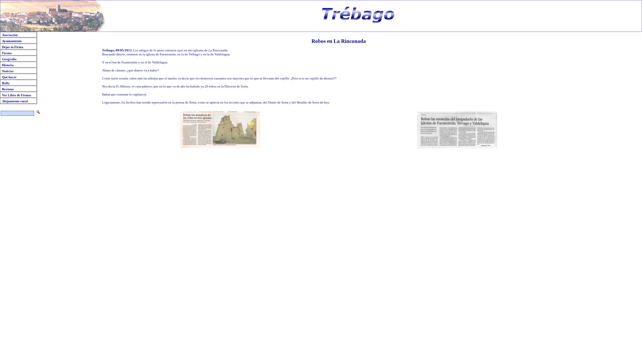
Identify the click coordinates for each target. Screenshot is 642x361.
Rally (6, 83)
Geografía (9, 59)
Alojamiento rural (15, 101)
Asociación (10, 35)
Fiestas (7, 53)
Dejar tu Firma (12, 47)
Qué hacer (9, 77)
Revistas (8, 89)
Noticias (8, 71)
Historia (8, 65)
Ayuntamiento (12, 41)
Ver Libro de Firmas (16, 95)
